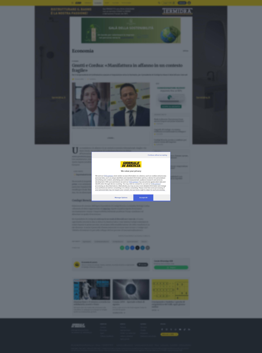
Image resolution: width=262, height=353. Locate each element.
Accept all (143, 198)
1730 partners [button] (108, 176)
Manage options (121, 198)
